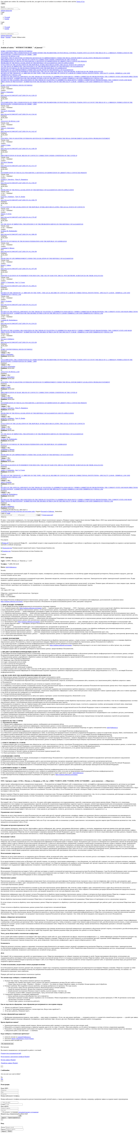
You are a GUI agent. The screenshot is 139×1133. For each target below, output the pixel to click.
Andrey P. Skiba (5, 145)
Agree (3, 3)
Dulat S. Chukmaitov (7, 92)
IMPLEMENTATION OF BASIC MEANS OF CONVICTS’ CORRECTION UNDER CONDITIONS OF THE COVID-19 (39, 59)
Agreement (4, 511)
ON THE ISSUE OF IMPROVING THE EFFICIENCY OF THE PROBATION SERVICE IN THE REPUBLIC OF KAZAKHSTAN (42, 66)
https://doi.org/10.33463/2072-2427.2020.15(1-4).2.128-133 (19, 95)
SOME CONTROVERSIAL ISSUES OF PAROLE (16, 51)
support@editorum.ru (24, 1037)
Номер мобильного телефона (10, 1096)
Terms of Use (80, 1)
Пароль (3, 1129)
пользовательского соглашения (28, 1112)
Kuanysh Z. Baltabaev (8, 196)
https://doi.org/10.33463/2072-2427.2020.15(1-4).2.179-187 (19, 217)
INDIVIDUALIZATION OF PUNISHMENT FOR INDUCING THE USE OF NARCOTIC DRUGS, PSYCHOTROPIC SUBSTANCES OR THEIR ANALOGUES (52, 71)
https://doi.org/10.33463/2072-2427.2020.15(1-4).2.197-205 (19, 268)
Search (3, 7)
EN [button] (2, 14)
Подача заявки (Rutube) (8, 1060)
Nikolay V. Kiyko (6, 214)
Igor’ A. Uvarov (20, 282)
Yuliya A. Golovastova (7, 128)
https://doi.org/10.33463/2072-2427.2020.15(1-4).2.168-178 (19, 200)
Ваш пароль (4, 1106)
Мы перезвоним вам (7, 1043)
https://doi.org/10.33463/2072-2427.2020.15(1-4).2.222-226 (19, 342)
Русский (7, 17)
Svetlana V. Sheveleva (7, 179)
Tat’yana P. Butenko (7, 162)
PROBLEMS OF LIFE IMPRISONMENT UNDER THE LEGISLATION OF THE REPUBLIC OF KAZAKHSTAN (37, 70)
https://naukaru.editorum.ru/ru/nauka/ (12, 601)
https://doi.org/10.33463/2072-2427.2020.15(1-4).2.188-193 (19, 234)
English (7, 19)
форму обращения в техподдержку (23, 1038)
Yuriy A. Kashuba (6, 301)
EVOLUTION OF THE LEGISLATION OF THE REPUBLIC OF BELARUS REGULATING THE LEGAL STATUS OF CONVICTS (43, 65)
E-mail (3, 1104)
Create (8, 513)
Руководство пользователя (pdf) (11, 1053)
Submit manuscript (6, 10)
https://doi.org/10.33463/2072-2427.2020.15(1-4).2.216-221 (19, 323)
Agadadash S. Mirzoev (7, 248)
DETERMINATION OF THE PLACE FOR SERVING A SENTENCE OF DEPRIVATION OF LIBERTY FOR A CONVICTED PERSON (44, 61)
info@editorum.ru (11, 567)
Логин (3, 1127)
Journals (8, 37)
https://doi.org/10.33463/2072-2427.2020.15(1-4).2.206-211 (19, 286)
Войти (10, 1131)
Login (38, 515)
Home (2, 37)
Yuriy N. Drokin (20, 196)
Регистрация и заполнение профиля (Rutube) (15, 1056)
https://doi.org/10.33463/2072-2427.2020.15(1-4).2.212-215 (19, 304)
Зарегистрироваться (14, 1117)
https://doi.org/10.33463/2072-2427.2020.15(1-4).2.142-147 (19, 131)
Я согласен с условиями (10, 1112)
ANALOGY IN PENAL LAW (10, 56)
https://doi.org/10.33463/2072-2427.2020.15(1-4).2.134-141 (19, 114)
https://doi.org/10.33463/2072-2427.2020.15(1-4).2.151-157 (19, 166)
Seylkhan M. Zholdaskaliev (9, 231)
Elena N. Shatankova (21, 179)
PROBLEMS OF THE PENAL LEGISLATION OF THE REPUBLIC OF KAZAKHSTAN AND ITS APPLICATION (37, 63)
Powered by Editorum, (48, 511)
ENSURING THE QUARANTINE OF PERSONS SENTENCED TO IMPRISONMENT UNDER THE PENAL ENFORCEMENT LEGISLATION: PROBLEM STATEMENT (55, 58)
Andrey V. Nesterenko (8, 282)
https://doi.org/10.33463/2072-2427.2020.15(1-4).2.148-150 (19, 148)
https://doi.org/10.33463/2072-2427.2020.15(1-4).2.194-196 (19, 251)
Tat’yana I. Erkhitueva (7, 339)
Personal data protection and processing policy (21, 511)
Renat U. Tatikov (6, 265)
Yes (2, 1079)
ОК (20, 1115)
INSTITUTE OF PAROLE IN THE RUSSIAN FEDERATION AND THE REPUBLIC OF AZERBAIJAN (34, 68)
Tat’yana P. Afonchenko (8, 111)
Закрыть (4, 1117)
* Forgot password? (47, 515)
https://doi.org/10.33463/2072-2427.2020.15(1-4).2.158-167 (19, 183)
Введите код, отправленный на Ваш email (14, 1114)
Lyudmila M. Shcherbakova (9, 320)
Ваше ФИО (4, 1088)
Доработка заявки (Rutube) (9, 1063)
